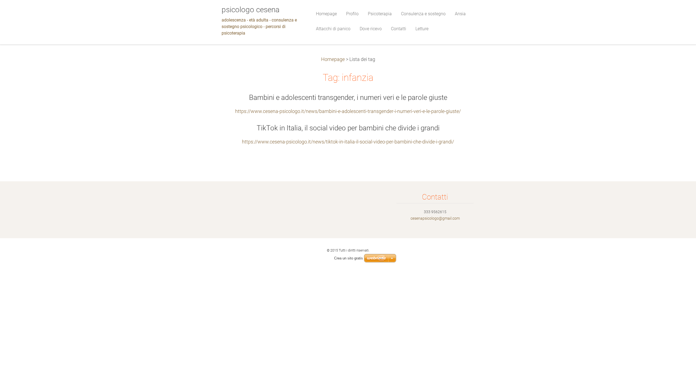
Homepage (333, 59)
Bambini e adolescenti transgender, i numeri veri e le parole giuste (348, 97)
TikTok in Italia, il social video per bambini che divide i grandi (348, 128)
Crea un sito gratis (348, 258)
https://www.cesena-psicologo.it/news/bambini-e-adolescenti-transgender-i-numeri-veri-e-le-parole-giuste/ (348, 111)
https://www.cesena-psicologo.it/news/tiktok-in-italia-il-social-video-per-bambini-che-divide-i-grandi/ (348, 142)
